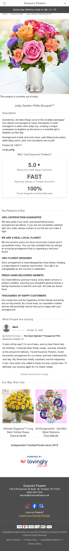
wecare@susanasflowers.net (34, 495)
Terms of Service (13, 540)
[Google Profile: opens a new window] (41, 506)
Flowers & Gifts (17, 13)
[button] (62, 544)
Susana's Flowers (35, 3)
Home (5, 13)
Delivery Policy (34, 544)
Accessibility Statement (51, 540)
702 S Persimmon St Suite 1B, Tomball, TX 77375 (34, 489)
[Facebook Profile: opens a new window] (34, 506)
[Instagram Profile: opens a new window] (27, 506)
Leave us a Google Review (34, 515)
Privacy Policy (31, 540)
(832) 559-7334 (35, 492)
